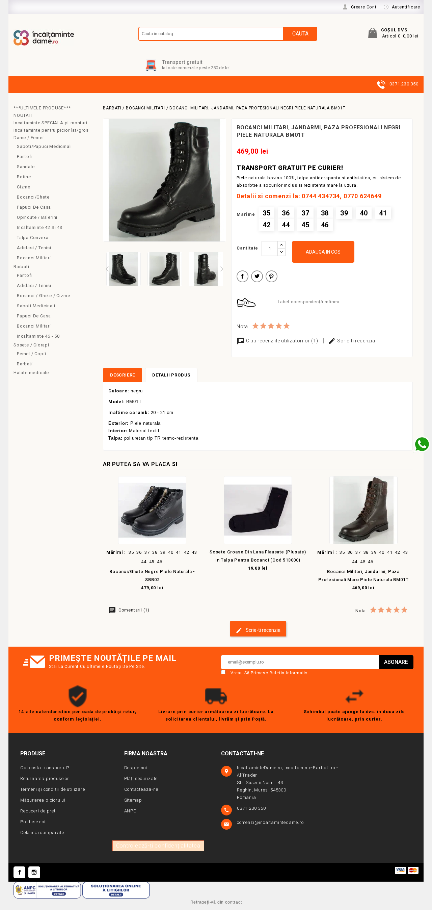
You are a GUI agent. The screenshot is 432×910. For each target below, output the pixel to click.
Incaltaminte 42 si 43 (39, 227)
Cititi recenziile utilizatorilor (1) (282, 340)
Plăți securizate (141, 778)
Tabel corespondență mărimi (308, 301)
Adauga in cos (323, 252)
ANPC (130, 810)
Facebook (19, 872)
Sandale (26, 166)
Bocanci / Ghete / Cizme (43, 295)
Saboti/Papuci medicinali (44, 146)
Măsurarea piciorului (42, 800)
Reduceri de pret (38, 810)
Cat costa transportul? (44, 767)
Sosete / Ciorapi (31, 344)
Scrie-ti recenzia (355, 340)
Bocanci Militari (34, 257)
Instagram (34, 872)
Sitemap (133, 800)
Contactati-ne (242, 753)
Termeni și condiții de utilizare (52, 789)
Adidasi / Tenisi (34, 247)
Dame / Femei (29, 137)
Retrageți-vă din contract (216, 902)
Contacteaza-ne (141, 789)
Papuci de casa (34, 207)
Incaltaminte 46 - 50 (38, 336)
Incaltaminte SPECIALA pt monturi (50, 122)
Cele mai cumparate (42, 832)
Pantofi (25, 156)
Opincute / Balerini (37, 217)
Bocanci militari (34, 326)
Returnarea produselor (44, 778)
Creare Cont (364, 6)
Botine (24, 176)
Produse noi (33, 821)
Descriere (122, 375)
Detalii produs (171, 375)
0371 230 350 (252, 808)
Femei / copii (31, 353)
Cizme (23, 186)
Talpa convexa (32, 237)
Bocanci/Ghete (33, 197)
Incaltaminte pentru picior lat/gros (51, 130)
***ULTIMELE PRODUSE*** (42, 107)
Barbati (21, 266)
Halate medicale (31, 372)
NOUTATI (23, 115)
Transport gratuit (182, 62)
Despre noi (135, 767)
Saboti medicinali (36, 305)
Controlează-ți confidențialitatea (158, 845)
